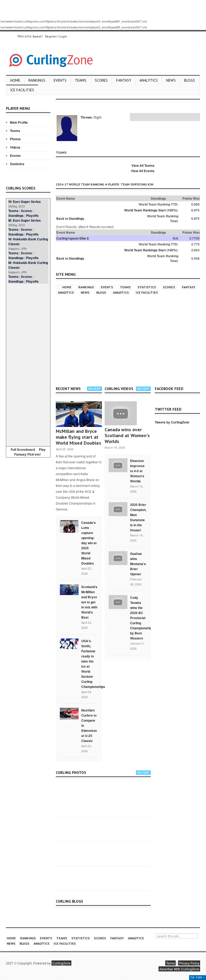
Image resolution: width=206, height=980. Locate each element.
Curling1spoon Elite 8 (72, 238)
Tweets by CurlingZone (172, 422)
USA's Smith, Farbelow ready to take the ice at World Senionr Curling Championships (93, 663)
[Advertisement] (28, 364)
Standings (16, 215)
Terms (170, 963)
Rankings (36, 80)
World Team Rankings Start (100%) (150, 210)
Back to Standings (70, 218)
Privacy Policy (189, 963)
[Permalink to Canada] (69, 526)
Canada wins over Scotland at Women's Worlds (127, 435)
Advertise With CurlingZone (179, 969)
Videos (15, 147)
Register (51, 36)
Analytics (148, 80)
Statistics (17, 163)
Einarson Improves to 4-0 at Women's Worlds (137, 470)
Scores (101, 80)
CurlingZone (61, 963)
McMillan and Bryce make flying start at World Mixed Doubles (78, 437)
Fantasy (123, 80)
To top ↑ (197, 977)
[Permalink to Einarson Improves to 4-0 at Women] (118, 465)
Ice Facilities (22, 90)
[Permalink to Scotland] (69, 589)
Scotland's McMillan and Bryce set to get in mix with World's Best (89, 602)
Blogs (189, 80)
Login (63, 36)
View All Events (142, 170)
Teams (80, 80)
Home (15, 80)
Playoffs (32, 215)
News (171, 80)
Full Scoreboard (23, 449)
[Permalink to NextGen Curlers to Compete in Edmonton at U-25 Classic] (69, 713)
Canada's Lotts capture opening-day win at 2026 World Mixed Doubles (89, 543)
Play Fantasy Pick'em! (30, 452)
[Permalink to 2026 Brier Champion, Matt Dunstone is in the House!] (118, 509)
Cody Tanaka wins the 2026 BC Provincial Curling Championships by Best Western (142, 618)
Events (60, 80)
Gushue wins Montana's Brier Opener (138, 563)
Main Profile (19, 122)
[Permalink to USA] (69, 643)
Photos (15, 139)
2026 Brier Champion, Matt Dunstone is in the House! (138, 517)
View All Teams (142, 165)
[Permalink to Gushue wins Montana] (118, 558)
